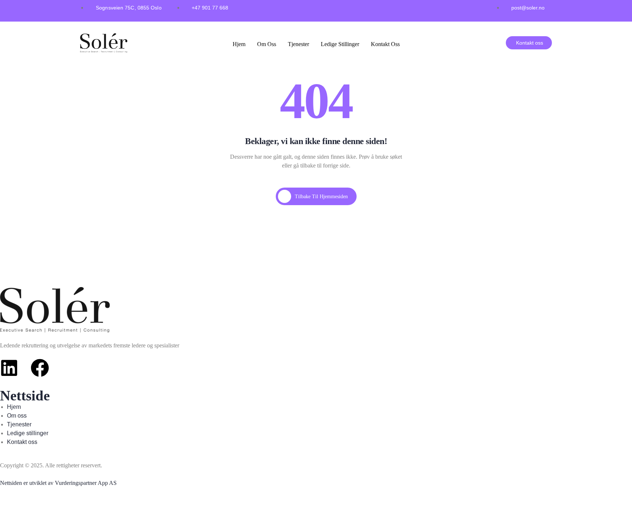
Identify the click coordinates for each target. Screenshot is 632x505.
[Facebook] (40, 368)
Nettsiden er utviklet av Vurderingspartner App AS (58, 483)
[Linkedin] (9, 368)
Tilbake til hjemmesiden (321, 196)
